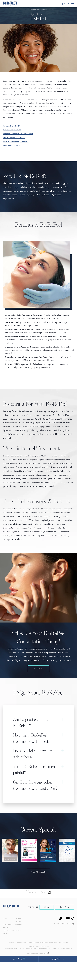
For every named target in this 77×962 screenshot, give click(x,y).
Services (6, 918)
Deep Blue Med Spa (29, 942)
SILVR (45, 953)
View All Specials (38, 871)
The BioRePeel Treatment (14, 137)
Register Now (31, 851)
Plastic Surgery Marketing (34, 953)
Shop (46, 907)
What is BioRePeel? (11, 125)
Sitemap (39, 948)
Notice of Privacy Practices (29, 948)
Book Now (38, 668)
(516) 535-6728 (33, 907)
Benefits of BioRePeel (12, 129)
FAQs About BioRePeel (12, 145)
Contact (18, 931)
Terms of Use (17, 948)
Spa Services (37, 9)
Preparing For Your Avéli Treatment (18, 133)
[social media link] (60, 918)
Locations (18, 924)
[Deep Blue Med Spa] (11, 909)
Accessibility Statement (49, 948)
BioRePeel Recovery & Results (15, 141)
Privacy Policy (9, 948)
